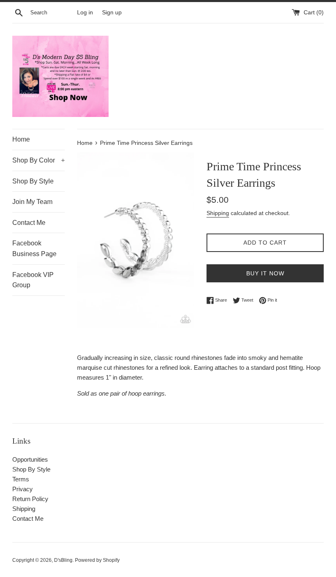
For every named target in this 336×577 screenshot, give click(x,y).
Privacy (22, 488)
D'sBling (63, 560)
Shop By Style (33, 181)
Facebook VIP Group (33, 280)
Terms (20, 479)
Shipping (218, 213)
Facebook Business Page (34, 248)
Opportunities (30, 459)
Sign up (112, 12)
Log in (85, 12)
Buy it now (265, 273)
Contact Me (28, 222)
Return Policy (30, 498)
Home (21, 139)
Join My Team (32, 201)
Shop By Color (38, 160)
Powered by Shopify (97, 560)
